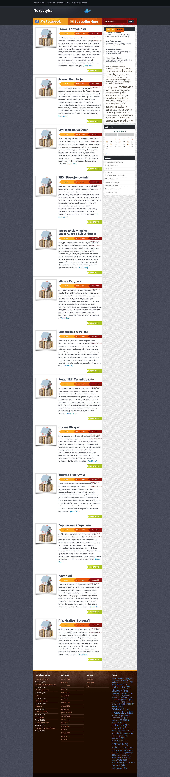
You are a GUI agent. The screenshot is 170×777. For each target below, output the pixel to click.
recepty (118, 100)
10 (107, 142)
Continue (94, 71)
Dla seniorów (40, 717)
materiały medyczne (114, 84)
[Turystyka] (57, 11)
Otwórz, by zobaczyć (111, 179)
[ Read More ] (87, 66)
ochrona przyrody (113, 90)
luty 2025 (64, 739)
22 (128, 144)
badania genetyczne (123, 68)
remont (108, 103)
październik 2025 (66, 713)
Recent (120, 30)
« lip (105, 154)
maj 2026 (64, 689)
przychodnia (112, 98)
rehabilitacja (126, 101)
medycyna (112, 87)
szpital (109, 109)
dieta (127, 75)
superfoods (111, 107)
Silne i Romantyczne (42, 723)
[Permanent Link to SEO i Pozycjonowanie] (73, 177)
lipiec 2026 (64, 682)
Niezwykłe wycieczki (114, 58)
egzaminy (109, 79)
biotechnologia (112, 71)
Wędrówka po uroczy (114, 41)
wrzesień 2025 (66, 716)
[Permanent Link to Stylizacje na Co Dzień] (73, 129)
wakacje (126, 112)
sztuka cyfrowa (118, 110)
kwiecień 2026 (65, 692)
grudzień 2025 (65, 706)
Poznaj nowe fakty (111, 192)
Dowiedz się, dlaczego (112, 182)
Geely (38, 695)
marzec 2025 (65, 736)
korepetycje (127, 82)
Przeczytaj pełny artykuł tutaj (114, 162)
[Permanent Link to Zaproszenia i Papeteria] (74, 525)
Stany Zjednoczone (42, 701)
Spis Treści (61, 3)
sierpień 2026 (65, 679)
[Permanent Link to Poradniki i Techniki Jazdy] (76, 379)
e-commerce (122, 694)
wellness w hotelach (111, 115)
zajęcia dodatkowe (120, 117)
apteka (112, 66)
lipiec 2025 (64, 723)
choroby (111, 74)
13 (120, 142)
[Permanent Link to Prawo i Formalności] (72, 29)
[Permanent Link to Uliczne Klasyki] (68, 427)
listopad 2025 (65, 709)
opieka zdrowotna (121, 721)
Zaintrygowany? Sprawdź (113, 189)
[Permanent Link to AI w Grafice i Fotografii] (74, 620)
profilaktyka (123, 95)
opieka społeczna (112, 92)
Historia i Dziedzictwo (42, 679)
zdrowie (128, 120)
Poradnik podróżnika (42, 690)
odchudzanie (125, 90)
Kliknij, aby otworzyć (111, 165)
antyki (108, 66)
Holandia (39, 706)
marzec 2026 (65, 696)
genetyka (123, 79)
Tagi (68, 3)
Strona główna (39, 3)
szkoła (122, 106)
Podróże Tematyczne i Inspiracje (46, 684)
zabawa (108, 118)
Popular (110, 30)
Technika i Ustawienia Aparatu (45, 728)
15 (128, 142)
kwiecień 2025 (65, 733)
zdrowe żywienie (114, 120)
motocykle (126, 87)
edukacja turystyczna (121, 77)
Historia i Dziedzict (113, 33)
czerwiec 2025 (65, 726)
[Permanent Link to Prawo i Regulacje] (70, 79)
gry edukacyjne (118, 702)
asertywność (110, 68)
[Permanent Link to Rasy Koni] (65, 575)
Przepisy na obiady (42, 712)
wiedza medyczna (125, 115)
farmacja (116, 79)
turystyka (119, 113)
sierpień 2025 (65, 719)
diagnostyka (121, 75)
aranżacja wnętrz (120, 66)
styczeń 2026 (65, 702)
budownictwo (126, 71)
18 (111, 144)
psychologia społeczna (123, 731)
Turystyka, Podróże (79, 3)
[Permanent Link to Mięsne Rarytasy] (69, 281)
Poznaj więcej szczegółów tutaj (115, 175)
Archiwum (51, 3)
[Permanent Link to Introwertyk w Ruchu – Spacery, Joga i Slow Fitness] (77, 232)
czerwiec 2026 (65, 686)
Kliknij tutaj (108, 172)
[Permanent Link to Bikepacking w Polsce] (73, 331)
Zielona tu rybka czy (114, 49)
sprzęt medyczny (117, 103)
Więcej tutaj (109, 169)
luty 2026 (64, 699)
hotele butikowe (118, 81)
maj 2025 (64, 729)
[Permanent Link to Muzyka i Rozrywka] (71, 474)
